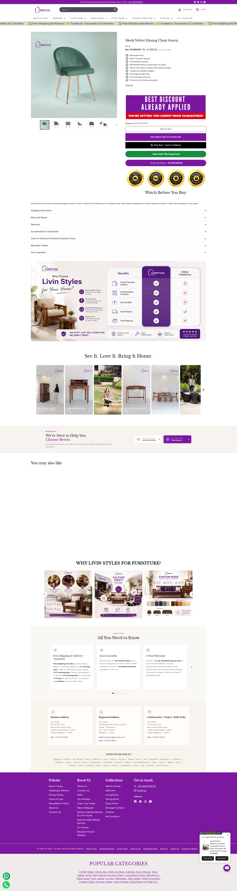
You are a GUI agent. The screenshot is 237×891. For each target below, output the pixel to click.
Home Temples (121, 882)
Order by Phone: (166, 163)
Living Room (77, 18)
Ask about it (222, 858)
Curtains (109, 878)
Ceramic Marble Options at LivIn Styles (90, 814)
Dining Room (98, 18)
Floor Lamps (97, 878)
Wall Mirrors (153, 875)
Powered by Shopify (189, 849)
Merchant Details (39, 245)
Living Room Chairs (135, 875)
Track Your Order (86, 803)
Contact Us (55, 812)
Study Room (118, 18)
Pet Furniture (185, 18)
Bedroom (58, 18)
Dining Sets (101, 872)
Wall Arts (152, 882)
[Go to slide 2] (115, 693)
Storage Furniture (142, 18)
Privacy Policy (56, 795)
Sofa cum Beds (116, 872)
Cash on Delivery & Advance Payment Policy (53, 238)
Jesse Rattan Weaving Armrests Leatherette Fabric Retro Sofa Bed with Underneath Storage (218, 846)
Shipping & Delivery (59, 790)
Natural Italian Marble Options (88, 821)
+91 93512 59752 (59, 737)
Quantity (129, 85)
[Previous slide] (44, 594)
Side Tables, (134, 878)
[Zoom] (74, 75)
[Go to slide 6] (121, 693)
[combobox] (88, 9)
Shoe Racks (136, 882)
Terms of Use (56, 799)
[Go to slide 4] (118, 693)
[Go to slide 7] (123, 693)
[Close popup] (228, 834)
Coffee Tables (86, 872)
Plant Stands (99, 875)
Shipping (128, 123)
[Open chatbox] (226, 868)
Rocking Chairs (115, 875)
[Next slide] (193, 594)
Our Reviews (83, 799)
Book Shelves (143, 872)
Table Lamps (83, 878)
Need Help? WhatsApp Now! (166, 154)
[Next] (115, 125)
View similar (207, 858)
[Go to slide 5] (120, 693)
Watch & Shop (40, 18)
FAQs (80, 795)
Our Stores (83, 827)
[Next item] (203, 390)
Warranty (35, 224)
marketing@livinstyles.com (112, 737)
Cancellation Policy (59, 803)
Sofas (88, 875)
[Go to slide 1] (113, 693)
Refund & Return (39, 217)
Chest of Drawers (150, 878)
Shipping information (41, 210)
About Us (54, 807)
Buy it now (165, 137)
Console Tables (104, 882)
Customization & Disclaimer (44, 231)
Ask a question (38, 252)
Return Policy (56, 786)
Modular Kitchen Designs (86, 833)
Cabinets (130, 872)
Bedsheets (121, 878)
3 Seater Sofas (87, 882)
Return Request (85, 807)
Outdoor (165, 18)
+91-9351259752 (135, 2)
